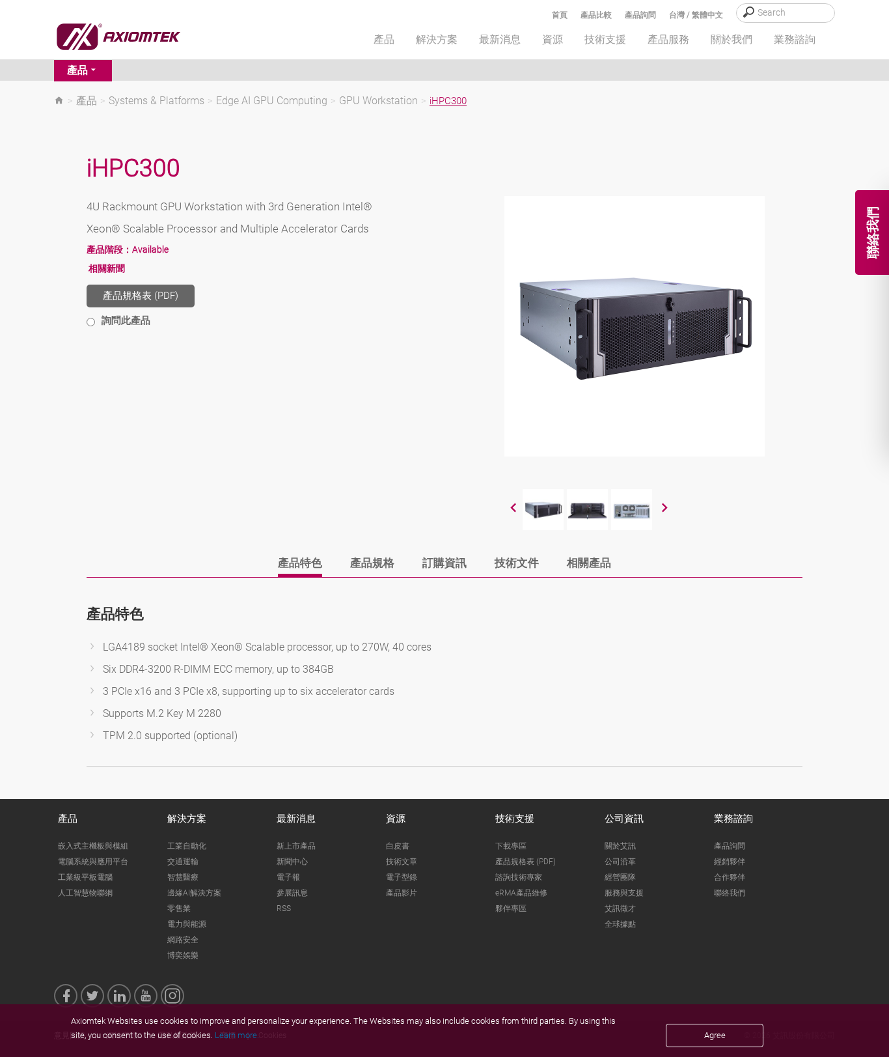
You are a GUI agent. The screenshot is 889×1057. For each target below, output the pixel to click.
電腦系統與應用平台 (93, 861)
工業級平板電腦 (85, 877)
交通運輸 (182, 861)
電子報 (288, 877)
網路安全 (182, 939)
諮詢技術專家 (518, 877)
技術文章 (401, 861)
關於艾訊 (620, 846)
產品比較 (596, 15)
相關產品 (589, 562)
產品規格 (372, 562)
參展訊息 (292, 892)
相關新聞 (107, 268)
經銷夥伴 (729, 861)
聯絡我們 (729, 892)
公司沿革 (620, 861)
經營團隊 (620, 877)
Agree (715, 1035)
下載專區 (511, 846)
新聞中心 (292, 861)
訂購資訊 (444, 562)
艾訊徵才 (620, 908)
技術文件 (517, 562)
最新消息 (296, 818)
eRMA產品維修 (521, 892)
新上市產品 (296, 846)
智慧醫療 (182, 877)
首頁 (560, 15)
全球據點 (620, 924)
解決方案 (186, 818)
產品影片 (401, 892)
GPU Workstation (378, 101)
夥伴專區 (511, 908)
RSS (284, 908)
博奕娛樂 (182, 955)
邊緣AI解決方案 (194, 892)
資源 (395, 818)
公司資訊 (624, 818)
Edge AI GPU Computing (271, 101)
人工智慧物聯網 (85, 892)
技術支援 (514, 818)
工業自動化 (186, 846)
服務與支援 (624, 892)
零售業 (179, 908)
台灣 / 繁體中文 (696, 15)
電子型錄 (401, 877)
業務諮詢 (733, 818)
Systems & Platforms (156, 101)
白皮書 (397, 846)
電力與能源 (186, 924)
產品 (77, 70)
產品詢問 (640, 15)
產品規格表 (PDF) (140, 296)
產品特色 (300, 562)
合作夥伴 (729, 877)
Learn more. (237, 1035)
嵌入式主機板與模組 (93, 846)
